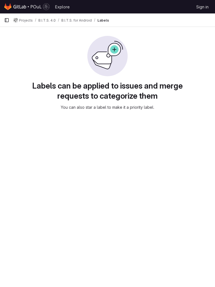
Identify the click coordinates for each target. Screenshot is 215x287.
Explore (62, 6)
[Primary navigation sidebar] (6, 20)
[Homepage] (27, 6)
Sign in (202, 6)
